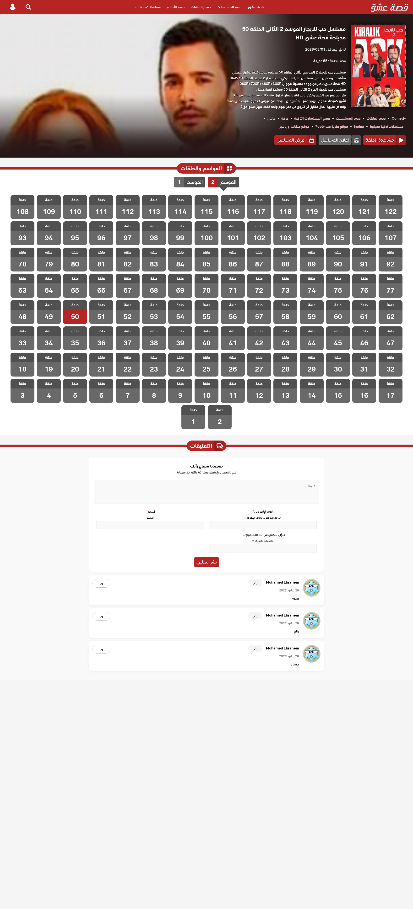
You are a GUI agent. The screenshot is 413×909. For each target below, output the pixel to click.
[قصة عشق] (389, 7)
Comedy (399, 118)
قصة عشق (256, 7)
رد (101, 583)
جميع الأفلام (176, 7)
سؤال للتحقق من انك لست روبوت (263, 535)
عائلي (271, 118)
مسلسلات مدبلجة (148, 7)
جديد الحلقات (376, 118)
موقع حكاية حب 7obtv (331, 126)
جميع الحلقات (201, 7)
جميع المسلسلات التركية (312, 118)
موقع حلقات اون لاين (294, 126)
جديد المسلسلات (348, 118)
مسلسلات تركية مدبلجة (386, 126)
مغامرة (359, 126)
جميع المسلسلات (229, 7)
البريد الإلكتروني (262, 512)
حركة (284, 118)
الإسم (150, 512)
